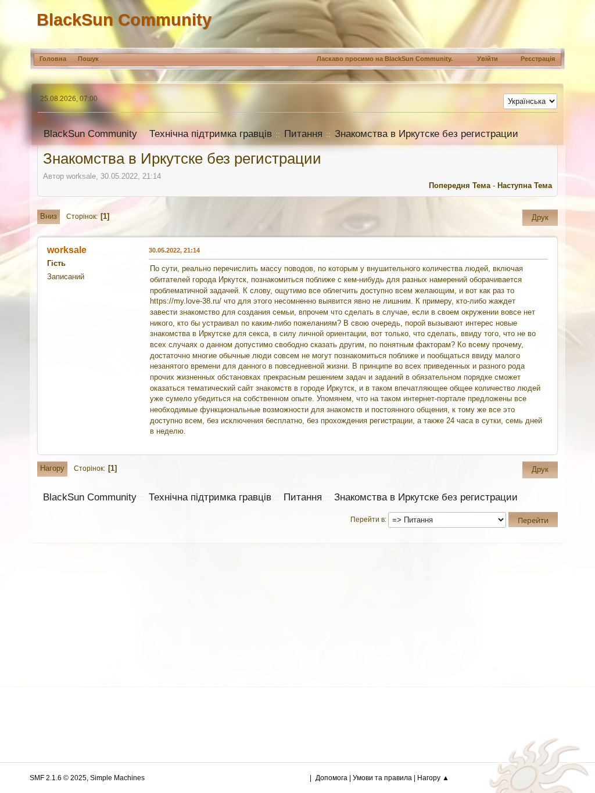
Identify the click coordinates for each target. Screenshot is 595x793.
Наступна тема (524, 185)
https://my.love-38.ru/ (185, 301)
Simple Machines (117, 778)
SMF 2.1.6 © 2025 (58, 778)
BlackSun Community (124, 19)
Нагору (52, 468)
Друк (540, 217)
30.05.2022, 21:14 (174, 250)
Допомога (331, 778)
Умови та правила (382, 778)
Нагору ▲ (433, 778)
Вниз (48, 216)
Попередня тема (459, 185)
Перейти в (367, 520)
